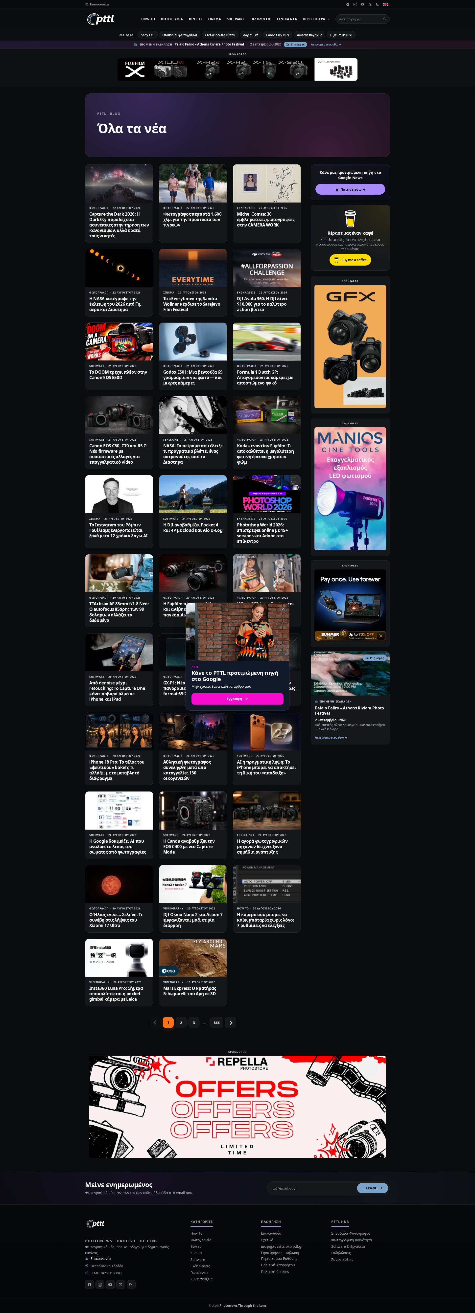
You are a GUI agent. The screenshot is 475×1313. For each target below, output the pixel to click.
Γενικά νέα (287, 19)
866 (217, 1022)
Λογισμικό (250, 35)
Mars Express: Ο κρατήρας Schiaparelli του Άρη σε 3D (189, 990)
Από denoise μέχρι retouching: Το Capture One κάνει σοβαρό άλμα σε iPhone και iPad (117, 691)
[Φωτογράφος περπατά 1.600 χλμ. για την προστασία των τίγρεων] (193, 183)
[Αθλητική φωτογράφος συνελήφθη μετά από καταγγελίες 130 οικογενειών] (193, 731)
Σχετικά (267, 1240)
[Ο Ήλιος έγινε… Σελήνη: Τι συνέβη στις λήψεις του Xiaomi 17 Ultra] (119, 884)
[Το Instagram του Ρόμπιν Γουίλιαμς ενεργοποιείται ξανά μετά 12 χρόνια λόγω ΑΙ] (119, 494)
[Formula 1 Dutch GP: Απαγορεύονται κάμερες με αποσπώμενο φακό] (267, 342)
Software (235, 19)
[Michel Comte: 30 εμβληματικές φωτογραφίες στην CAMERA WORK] (267, 183)
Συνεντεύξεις (201, 1279)
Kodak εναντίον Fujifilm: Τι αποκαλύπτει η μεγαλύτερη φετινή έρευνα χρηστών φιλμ (265, 454)
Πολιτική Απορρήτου (278, 1265)
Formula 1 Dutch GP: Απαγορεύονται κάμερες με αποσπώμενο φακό (265, 377)
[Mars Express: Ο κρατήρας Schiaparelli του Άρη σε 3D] (193, 958)
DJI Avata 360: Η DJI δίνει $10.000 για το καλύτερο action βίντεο (262, 304)
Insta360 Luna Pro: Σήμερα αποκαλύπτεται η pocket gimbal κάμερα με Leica (116, 993)
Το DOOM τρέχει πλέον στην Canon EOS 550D (118, 374)
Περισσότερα (314, 19)
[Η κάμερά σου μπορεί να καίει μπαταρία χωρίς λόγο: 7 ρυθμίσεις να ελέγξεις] (267, 884)
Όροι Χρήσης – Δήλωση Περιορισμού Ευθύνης (280, 1255)
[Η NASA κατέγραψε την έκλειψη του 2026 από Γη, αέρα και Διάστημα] (119, 268)
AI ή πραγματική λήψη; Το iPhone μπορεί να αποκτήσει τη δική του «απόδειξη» (266, 767)
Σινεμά (214, 19)
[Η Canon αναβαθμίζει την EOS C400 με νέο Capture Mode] (193, 810)
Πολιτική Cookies (275, 1271)
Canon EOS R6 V (277, 35)
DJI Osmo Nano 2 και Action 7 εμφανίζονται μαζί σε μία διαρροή (193, 920)
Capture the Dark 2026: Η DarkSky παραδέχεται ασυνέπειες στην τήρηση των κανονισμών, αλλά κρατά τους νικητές (119, 225)
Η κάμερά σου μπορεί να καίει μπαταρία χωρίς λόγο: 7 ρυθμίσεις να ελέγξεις (265, 920)
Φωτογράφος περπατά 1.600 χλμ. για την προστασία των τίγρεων (192, 219)
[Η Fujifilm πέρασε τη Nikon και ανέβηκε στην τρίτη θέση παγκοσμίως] (193, 573)
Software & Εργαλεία (348, 1246)
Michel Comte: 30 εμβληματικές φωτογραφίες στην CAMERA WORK (265, 219)
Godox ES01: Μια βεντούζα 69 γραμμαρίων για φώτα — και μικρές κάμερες (193, 377)
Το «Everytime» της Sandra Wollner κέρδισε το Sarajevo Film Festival (191, 304)
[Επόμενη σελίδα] (230, 1022)
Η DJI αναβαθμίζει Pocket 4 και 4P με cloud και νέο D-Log (193, 527)
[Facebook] (347, 4)
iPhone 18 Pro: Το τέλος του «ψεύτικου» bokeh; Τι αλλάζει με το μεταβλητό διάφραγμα (116, 770)
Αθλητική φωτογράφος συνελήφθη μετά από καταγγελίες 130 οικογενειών (187, 770)
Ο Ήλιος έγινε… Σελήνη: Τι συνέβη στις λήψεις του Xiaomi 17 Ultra (115, 920)
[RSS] (377, 4)
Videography (173, 908)
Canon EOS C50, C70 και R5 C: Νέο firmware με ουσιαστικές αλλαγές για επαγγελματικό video (118, 454)
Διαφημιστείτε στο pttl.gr (282, 1246)
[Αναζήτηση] (385, 19)
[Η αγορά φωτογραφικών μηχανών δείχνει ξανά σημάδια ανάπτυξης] (267, 810)
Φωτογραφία (172, 19)
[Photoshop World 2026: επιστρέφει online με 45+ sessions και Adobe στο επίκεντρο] (267, 494)
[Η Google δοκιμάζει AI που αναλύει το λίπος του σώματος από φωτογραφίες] (119, 810)
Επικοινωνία (101, 1258)
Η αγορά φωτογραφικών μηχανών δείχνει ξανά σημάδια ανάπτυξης (262, 846)
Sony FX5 (147, 35)
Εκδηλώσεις (260, 19)
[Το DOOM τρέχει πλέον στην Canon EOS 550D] (119, 342)
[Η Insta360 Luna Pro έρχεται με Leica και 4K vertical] (267, 573)
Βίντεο (195, 19)
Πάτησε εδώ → (353, 189)
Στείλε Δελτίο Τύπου (220, 35)
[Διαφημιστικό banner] (237, 69)
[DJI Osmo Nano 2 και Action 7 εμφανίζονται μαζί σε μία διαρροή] (193, 884)
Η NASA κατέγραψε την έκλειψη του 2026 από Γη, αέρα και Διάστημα (115, 304)
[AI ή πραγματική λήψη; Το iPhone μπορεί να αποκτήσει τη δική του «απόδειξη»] (267, 731)
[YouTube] (362, 4)
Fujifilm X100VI (341, 35)
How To (148, 19)
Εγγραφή (370, 1188)
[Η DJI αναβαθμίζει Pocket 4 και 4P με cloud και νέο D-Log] (193, 494)
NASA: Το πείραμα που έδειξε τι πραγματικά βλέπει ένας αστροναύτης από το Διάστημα (193, 454)
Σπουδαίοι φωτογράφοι (179, 35)
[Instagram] (355, 4)
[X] (370, 4)
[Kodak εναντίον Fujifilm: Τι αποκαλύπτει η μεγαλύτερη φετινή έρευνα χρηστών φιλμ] (267, 415)
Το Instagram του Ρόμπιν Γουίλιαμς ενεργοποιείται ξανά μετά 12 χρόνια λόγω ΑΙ (118, 530)
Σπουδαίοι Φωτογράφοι (350, 1233)
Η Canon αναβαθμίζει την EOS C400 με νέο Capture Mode (189, 846)
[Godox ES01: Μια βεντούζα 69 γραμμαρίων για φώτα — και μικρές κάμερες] (193, 342)
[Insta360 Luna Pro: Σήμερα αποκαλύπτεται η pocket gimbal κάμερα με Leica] (119, 958)
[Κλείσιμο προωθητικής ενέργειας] (283, 608)
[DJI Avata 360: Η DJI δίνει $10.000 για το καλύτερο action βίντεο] (267, 268)
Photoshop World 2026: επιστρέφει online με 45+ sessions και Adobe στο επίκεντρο (262, 533)
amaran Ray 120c (309, 35)
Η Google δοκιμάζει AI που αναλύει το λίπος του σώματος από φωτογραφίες (117, 846)
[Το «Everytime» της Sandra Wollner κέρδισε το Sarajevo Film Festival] (193, 268)
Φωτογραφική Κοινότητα (351, 1240)
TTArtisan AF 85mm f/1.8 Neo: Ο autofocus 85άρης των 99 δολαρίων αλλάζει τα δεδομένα (119, 612)
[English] (385, 4)
